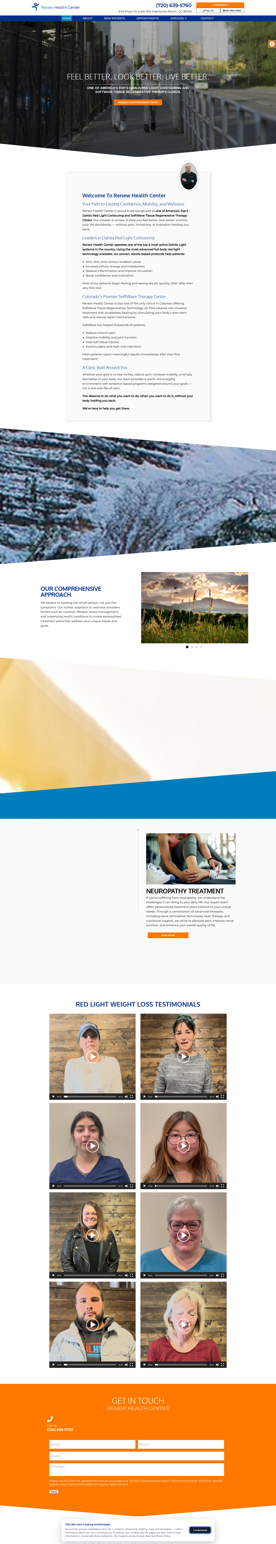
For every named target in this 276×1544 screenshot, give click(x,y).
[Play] (53, 1096)
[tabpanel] (194, 607)
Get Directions (233, 11)
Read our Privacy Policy (158, 1535)
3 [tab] (196, 647)
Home (66, 18)
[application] (92, 1057)
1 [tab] (187, 647)
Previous (138, 607)
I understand (200, 1530)
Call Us (209, 11)
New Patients (114, 18)
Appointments (220, 5)
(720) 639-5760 (174, 5)
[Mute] (126, 1096)
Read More (168, 935)
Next (250, 607)
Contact (207, 18)
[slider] (90, 1096)
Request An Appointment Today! (138, 102)
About (87, 18)
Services (177, 18)
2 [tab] (192, 647)
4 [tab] (201, 647)
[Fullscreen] (131, 1096)
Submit (54, 1492)
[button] (92, 1056)
